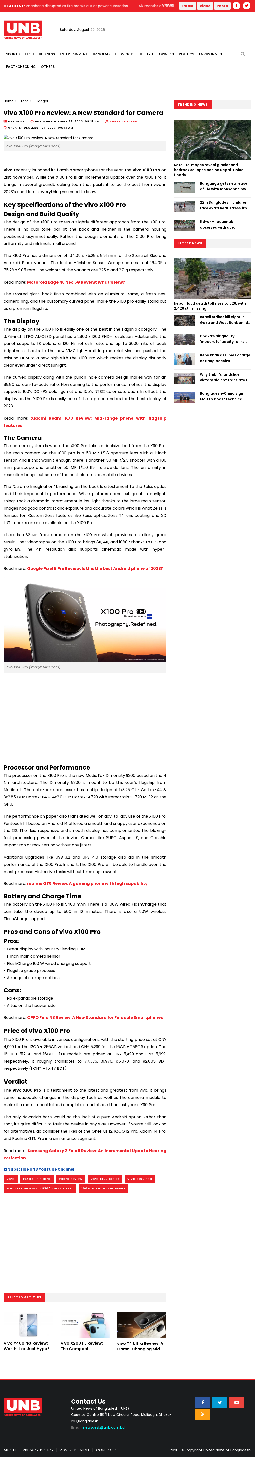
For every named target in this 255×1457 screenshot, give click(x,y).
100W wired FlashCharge (104, 1188)
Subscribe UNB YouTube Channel (40, 1169)
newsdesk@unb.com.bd (98, 1427)
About (10, 1450)
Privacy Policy (38, 1450)
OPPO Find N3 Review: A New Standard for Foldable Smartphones (95, 1017)
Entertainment (74, 54)
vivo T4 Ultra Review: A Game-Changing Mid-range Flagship (140, 1349)
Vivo (11, 1179)
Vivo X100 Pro (140, 1179)
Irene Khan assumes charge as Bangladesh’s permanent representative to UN (225, 358)
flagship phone (37, 1179)
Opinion (166, 54)
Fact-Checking (21, 66)
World (127, 54)
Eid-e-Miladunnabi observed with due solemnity (217, 224)
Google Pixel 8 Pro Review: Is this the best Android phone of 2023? (95, 568)
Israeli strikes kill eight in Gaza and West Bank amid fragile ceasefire (224, 319)
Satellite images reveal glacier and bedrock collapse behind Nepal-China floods (209, 169)
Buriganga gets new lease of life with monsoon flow (223, 186)
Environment (211, 54)
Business (47, 54)
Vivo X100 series (105, 1179)
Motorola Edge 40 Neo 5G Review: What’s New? (76, 282)
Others (48, 66)
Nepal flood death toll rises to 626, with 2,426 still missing (210, 306)
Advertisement (75, 1450)
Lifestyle (146, 54)
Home (9, 101)
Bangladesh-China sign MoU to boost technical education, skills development (221, 396)
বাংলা (169, 5)
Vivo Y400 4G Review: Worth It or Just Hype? (26, 1346)
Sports (13, 54)
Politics (186, 54)
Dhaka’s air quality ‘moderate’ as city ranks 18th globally (222, 339)
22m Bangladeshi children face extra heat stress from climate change (225, 205)
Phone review (70, 1179)
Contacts (107, 1450)
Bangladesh (104, 54)
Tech (29, 54)
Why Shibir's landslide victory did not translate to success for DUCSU (225, 377)
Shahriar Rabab (123, 121)
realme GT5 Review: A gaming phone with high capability (87, 883)
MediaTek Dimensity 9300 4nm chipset (40, 1188)
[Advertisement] (85, 716)
